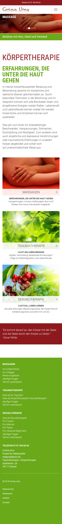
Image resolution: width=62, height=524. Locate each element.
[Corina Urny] (16, 9)
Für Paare (7, 427)
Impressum (7, 493)
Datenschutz (8, 489)
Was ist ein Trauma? (12, 395)
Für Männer (8, 424)
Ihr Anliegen (8, 372)
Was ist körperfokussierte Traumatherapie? (24, 398)
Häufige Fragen (10, 378)
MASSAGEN (8, 364)
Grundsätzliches (10, 369)
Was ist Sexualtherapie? (14, 418)
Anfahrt (5, 498)
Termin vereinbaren (12, 382)
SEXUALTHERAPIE (12, 413)
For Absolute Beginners (14, 431)
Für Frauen (8, 421)
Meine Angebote (10, 375)
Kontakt (6, 502)
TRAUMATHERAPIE (12, 390)
